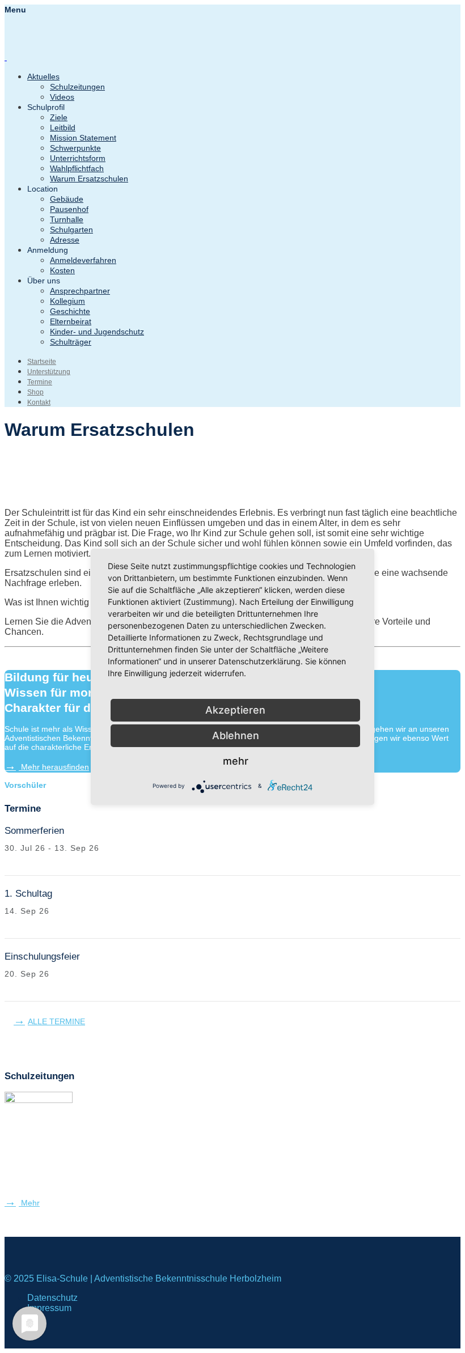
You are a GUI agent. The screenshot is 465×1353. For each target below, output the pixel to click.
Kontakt (38, 402)
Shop (35, 392)
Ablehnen (235, 735)
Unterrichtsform (77, 158)
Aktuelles (43, 76)
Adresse (64, 239)
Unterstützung (48, 372)
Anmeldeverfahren (83, 260)
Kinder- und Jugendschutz (97, 331)
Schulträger (70, 341)
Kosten (62, 270)
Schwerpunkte (75, 147)
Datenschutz (52, 1298)
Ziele (58, 117)
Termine (39, 382)
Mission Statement (83, 137)
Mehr (29, 1202)
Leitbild (62, 127)
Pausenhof (69, 209)
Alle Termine (56, 1021)
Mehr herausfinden (54, 766)
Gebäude (66, 198)
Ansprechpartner (80, 290)
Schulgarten (71, 229)
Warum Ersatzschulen (89, 178)
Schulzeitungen (77, 86)
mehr (235, 761)
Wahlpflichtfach (77, 168)
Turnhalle (66, 219)
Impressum (49, 1308)
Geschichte (70, 311)
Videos (62, 96)
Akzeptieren (235, 710)
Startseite (41, 362)
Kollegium (67, 301)
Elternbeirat (70, 321)
